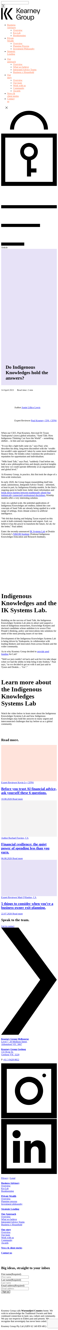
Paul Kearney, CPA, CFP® (44, 420)
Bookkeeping (19, 35)
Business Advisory (11, 26)
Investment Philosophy (24, 49)
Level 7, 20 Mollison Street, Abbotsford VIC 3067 (15, 1042)
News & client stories (13, 94)
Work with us (19, 85)
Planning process (9, 1201)
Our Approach (8, 1214)
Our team (17, 83)
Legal (12, 1178)
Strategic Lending (11, 52)
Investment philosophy (11, 1204)
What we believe (21, 67)
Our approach (11, 60)
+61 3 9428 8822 (11, 1059)
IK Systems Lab (37, 531)
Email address (12, 1285)
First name (11, 1274)
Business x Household (23, 72)
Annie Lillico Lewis (30, 407)
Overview (17, 30)
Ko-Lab (17, 33)
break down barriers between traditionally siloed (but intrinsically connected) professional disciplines (26, 494)
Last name (11, 1280)
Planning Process (21, 46)
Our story (9, 76)
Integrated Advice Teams (24, 69)
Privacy (4, 1178)
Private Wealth (10, 39)
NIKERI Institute (21, 534)
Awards (16, 91)
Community (18, 88)
